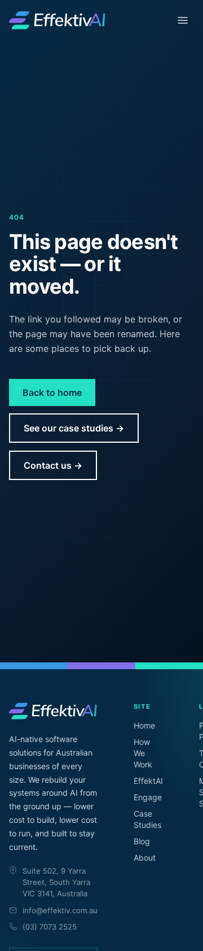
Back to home (52, 392)
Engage (148, 797)
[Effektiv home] (57, 20)
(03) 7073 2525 (50, 926)
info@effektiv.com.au (60, 910)
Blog (142, 841)
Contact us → (53, 465)
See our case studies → (74, 428)
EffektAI (148, 781)
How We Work (143, 753)
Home (144, 725)
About (145, 857)
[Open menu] (182, 20)
